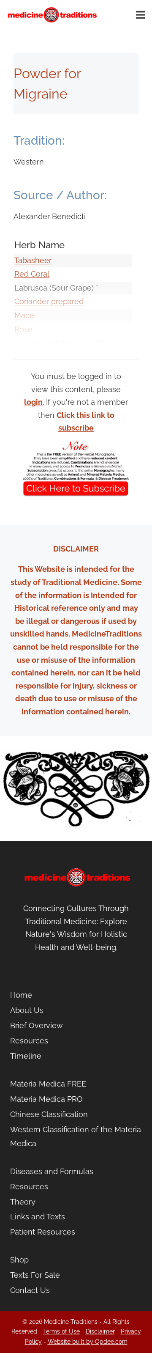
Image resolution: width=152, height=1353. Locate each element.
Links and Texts (37, 1216)
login (33, 402)
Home (21, 995)
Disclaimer (100, 1331)
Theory (22, 1201)
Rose (23, 329)
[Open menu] (142, 14)
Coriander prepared (49, 301)
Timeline (25, 1055)
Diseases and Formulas (51, 1171)
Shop (19, 1259)
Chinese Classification (49, 1114)
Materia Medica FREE (48, 1083)
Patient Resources (42, 1231)
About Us (26, 1010)
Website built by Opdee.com (88, 1341)
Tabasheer (33, 260)
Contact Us (30, 1290)
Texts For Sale (35, 1275)
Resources (29, 1040)
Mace (24, 315)
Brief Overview (36, 1025)
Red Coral (31, 273)
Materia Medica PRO (46, 1099)
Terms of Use (61, 1331)
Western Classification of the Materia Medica (75, 1136)
